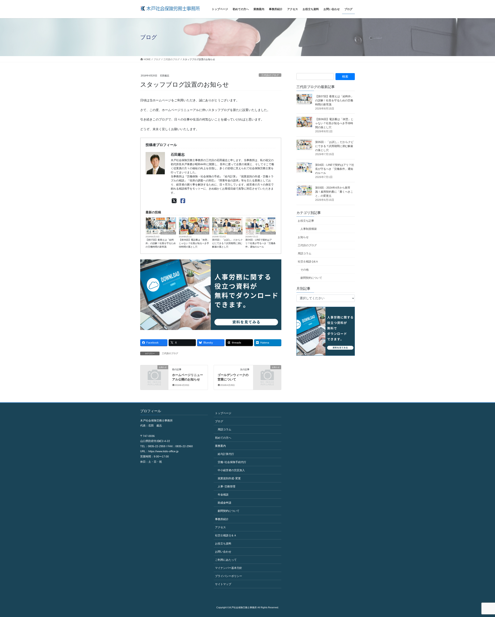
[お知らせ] (154, 373)
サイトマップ (223, 584)
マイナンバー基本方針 (228, 567)
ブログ (219, 421)
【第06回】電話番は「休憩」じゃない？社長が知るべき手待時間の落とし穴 (194, 243)
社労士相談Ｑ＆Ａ (225, 535)
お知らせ (303, 237)
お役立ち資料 (223, 543)
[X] (174, 201)
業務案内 (220, 445)
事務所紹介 (222, 519)
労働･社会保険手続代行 (232, 462)
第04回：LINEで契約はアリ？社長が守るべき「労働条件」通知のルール (260, 243)
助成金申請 (224, 502)
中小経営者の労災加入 (231, 470)
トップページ (223, 413)
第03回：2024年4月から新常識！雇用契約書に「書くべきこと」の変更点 (334, 191)
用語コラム (304, 253)
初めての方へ (223, 437)
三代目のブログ (270, 75)
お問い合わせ (223, 551)
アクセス (220, 527)
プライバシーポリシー (228, 576)
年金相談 (223, 494)
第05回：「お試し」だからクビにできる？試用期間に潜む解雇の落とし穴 (227, 243)
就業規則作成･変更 (229, 478)
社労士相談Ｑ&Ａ (308, 261)
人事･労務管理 (226, 486)
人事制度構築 (308, 228)
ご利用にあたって (226, 559)
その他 (304, 269)
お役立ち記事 (306, 220)
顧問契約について (311, 277)
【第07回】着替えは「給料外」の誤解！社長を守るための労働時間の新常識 (161, 243)
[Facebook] (182, 201)
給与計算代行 (226, 453)
